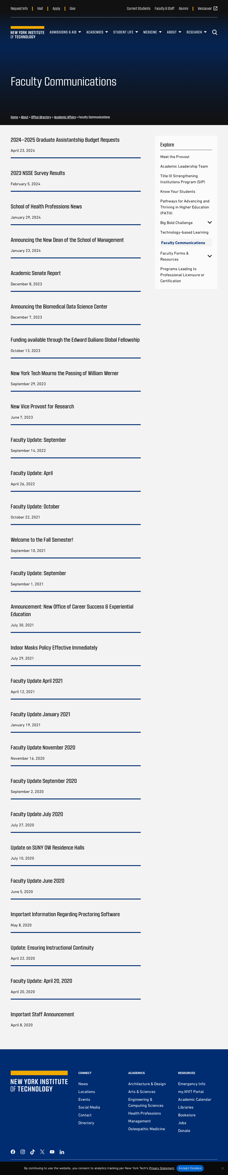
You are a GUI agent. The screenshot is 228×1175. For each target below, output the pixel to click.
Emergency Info (191, 1083)
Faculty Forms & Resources (174, 256)
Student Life (123, 32)
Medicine (150, 32)
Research (194, 32)
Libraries (185, 1107)
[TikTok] (32, 1152)
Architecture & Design (147, 1083)
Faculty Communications (183, 242)
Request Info (19, 8)
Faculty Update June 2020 (37, 880)
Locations (86, 1091)
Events (84, 1099)
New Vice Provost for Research (42, 406)
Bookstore (186, 1115)
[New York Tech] (27, 32)
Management (139, 1121)
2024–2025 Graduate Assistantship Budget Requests (65, 139)
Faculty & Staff (164, 8)
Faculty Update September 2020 (44, 780)
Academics (95, 32)
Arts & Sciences (141, 1091)
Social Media (89, 1107)
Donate (184, 1130)
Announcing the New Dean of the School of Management (67, 239)
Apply (56, 8)
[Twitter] (42, 1152)
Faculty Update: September (38, 439)
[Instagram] (22, 1152)
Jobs (182, 1122)
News (83, 1083)
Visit (40, 8)
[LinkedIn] (62, 1152)
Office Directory (41, 117)
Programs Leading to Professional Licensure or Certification (182, 274)
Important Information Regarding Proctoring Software (65, 913)
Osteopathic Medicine (146, 1128)
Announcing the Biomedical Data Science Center (59, 306)
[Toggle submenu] (210, 223)
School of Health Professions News (46, 206)
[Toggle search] (214, 32)
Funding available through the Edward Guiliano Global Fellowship (75, 339)
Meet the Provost (174, 156)
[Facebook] (13, 1152)
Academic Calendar (194, 1099)
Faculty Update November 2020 (43, 747)
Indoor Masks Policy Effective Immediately (54, 647)
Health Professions (144, 1113)
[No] (222, 1168)
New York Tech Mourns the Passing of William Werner (65, 372)
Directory (86, 1122)
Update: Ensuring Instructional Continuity (52, 947)
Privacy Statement (161, 1168)
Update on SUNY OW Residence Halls (47, 847)
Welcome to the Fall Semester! (42, 539)
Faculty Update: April (32, 472)
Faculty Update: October (35, 506)
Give (72, 8)
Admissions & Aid (63, 32)
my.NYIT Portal (191, 1091)
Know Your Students (177, 191)
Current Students (138, 8)
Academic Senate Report (36, 272)
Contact (85, 1115)
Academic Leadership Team (184, 166)
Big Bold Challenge (176, 222)
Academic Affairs (65, 117)
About (172, 32)
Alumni (183, 8)
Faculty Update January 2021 (40, 713)
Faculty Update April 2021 (37, 680)
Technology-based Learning (184, 232)
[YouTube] (52, 1152)
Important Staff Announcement (42, 1013)
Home (14, 117)
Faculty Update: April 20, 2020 (41, 980)
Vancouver (205, 8)
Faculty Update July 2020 (37, 813)
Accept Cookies (190, 1168)
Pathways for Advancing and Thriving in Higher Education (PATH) (185, 207)
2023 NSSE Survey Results (38, 172)
